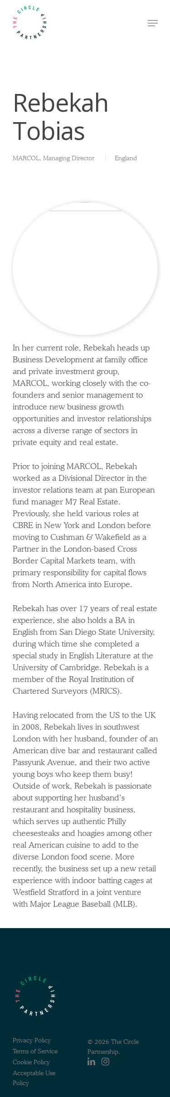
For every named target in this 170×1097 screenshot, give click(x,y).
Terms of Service (35, 1051)
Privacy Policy (32, 1040)
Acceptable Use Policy (34, 1074)
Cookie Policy (31, 1062)
